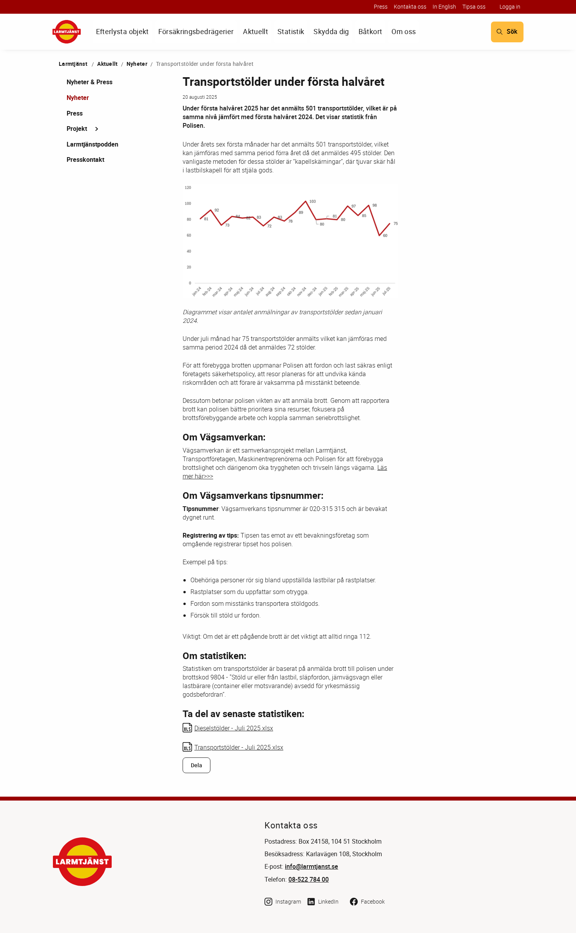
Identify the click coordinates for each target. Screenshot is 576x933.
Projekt (77, 128)
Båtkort (370, 31)
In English (444, 6)
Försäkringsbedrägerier (196, 31)
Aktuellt (255, 31)
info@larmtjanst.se (311, 866)
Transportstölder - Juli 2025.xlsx (238, 747)
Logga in (510, 6)
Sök (512, 31)
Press (381, 6)
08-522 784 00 (308, 879)
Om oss (403, 31)
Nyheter (137, 63)
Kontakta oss (410, 6)
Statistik (290, 31)
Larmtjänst (73, 63)
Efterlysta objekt (122, 31)
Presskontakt (85, 159)
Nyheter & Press (89, 82)
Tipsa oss (473, 6)
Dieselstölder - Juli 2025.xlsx (233, 728)
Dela (196, 765)
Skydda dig (331, 31)
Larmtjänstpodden (92, 144)
